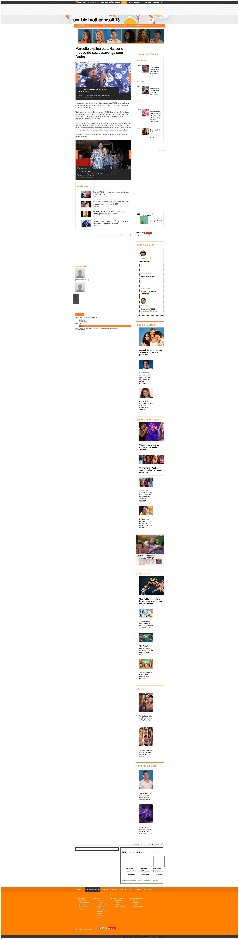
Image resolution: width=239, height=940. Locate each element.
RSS (106, 928)
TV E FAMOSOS (80, 898)
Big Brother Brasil (83, 906)
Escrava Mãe (100, 909)
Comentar (79, 314)
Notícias (111, 2)
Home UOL (80, 889)
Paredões (125, 25)
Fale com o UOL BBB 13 (138, 844)
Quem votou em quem (136, 25)
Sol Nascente (100, 919)
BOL (149, 2)
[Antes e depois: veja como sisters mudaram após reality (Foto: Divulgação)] (142, 563)
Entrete (124, 2)
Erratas (149, 844)
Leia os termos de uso (80, 329)
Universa (130, 2)
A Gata (98, 900)
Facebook (100, 928)
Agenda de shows (138, 906)
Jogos (139, 889)
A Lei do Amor (100, 902)
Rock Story (100, 915)
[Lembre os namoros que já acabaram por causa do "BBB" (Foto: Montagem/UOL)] (147, 563)
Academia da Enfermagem (129, 880)
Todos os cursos (157, 851)
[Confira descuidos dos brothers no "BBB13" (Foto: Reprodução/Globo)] (159, 563)
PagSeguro (155, 2)
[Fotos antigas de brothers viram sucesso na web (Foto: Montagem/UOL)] (153, 563)
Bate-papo (104, 2)
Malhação (99, 913)
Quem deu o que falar (84, 904)
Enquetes (93, 25)
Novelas (96, 898)
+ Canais (152, 25)
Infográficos (118, 900)
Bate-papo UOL (149, 889)
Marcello (118, 103)
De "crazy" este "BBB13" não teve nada (148, 292)
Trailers (117, 902)
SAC (96, 2)
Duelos (146, 25)
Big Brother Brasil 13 (100, 20)
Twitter (103, 928)
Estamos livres (145, 261)
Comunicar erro (126, 234)
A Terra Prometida (101, 904)
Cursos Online (145, 212)
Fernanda (107, 114)
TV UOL (144, 2)
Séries (80, 910)
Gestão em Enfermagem (144, 880)
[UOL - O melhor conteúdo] (78, 2)
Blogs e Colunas (103, 25)
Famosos (137, 2)
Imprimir (118, 234)
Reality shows (82, 908)
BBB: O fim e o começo (148, 276)
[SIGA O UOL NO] (148, 233)
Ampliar (125, 65)
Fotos (87, 25)
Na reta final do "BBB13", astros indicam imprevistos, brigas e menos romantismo (149, 311)
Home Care (155, 880)
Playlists (135, 904)
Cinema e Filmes (117, 898)
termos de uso (94, 317)
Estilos (135, 900)
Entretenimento (93, 889)
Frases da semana (84, 902)
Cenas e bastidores (120, 906)
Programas (136, 902)
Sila (98, 917)
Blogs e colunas (83, 900)
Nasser (90, 103)
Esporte (117, 2)
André (109, 105)
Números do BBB (115, 25)
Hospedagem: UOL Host (160, 936)
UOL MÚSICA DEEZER (136, 898)
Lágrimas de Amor (102, 911)
